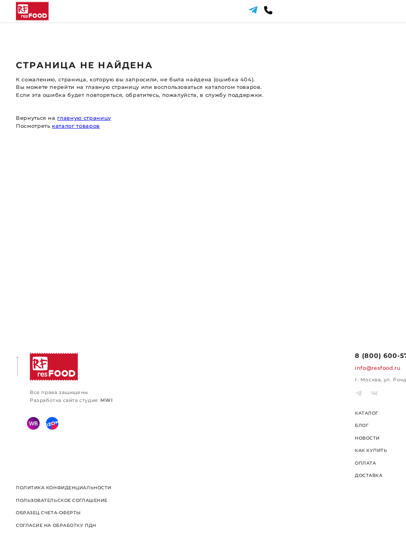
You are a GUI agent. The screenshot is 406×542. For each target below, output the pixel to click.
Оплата (365, 463)
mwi (106, 400)
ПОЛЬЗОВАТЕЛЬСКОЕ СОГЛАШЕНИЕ (61, 500)
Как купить (371, 450)
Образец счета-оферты (48, 512)
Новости (367, 438)
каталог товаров (76, 126)
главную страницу (84, 118)
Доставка (368, 475)
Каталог (366, 413)
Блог (361, 425)
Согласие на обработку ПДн (56, 525)
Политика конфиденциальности (63, 487)
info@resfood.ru (378, 368)
